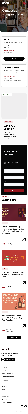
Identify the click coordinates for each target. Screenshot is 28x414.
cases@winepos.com (9, 76)
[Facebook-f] (25, 406)
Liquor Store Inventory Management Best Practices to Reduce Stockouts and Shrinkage (13, 230)
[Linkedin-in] (22, 406)
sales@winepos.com (8, 50)
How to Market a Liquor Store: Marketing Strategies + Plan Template (13, 317)
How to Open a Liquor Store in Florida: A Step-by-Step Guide (13, 274)
